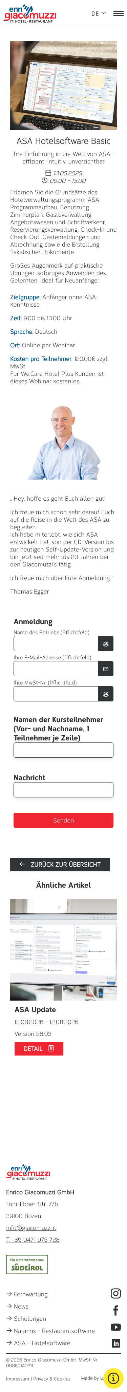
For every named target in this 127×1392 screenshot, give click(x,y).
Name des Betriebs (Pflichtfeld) (51, 633)
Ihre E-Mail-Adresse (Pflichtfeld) (52, 658)
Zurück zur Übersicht (63, 864)
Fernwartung (31, 1294)
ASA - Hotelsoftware (42, 1343)
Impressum (17, 1379)
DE (95, 13)
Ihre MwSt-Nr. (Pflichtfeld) (45, 683)
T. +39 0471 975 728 (33, 1239)
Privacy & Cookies (51, 1379)
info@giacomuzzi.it (31, 1228)
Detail (36, 1048)
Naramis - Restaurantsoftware (54, 1331)
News (21, 1306)
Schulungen (30, 1318)
